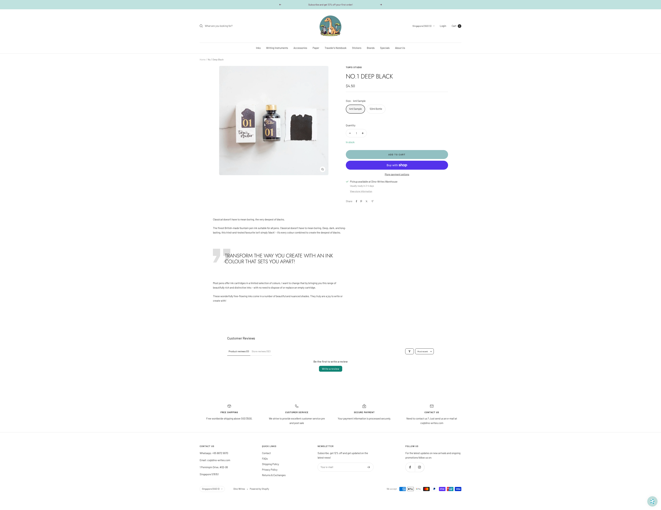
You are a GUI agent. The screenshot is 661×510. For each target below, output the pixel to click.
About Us (400, 47)
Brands (371, 47)
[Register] (368, 467)
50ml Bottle (376, 108)
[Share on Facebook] (356, 201)
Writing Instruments (277, 47)
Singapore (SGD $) (421, 25)
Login (443, 25)
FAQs (265, 458)
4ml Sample (355, 108)
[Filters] (409, 351)
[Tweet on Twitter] (366, 201)
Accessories (300, 47)
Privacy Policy (269, 469)
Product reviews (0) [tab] (239, 351)
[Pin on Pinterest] (361, 201)
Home (203, 59)
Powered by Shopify (259, 488)
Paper (316, 47)
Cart (456, 25)
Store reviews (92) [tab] (261, 351)
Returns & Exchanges (274, 475)
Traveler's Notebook (336, 47)
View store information (361, 191)
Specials (385, 47)
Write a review (330, 368)
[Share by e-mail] (372, 201)
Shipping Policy (270, 464)
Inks (258, 47)
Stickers (356, 47)
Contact (266, 453)
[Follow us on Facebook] (410, 467)
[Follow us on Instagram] (419, 467)
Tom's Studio (354, 67)
